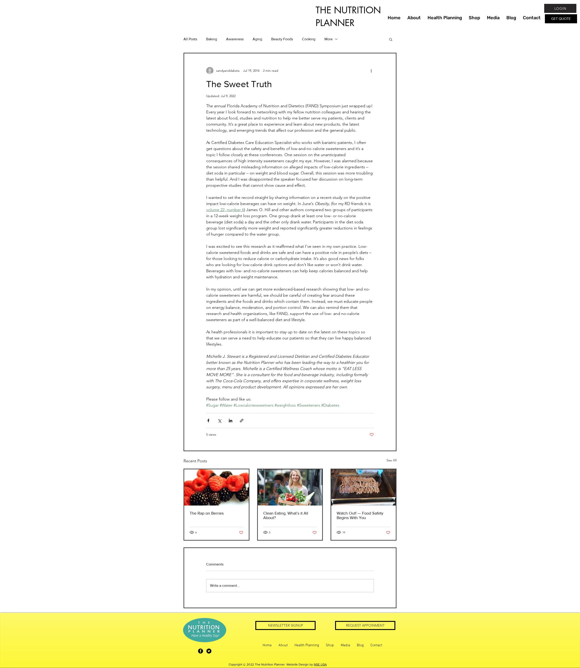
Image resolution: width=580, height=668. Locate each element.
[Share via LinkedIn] (230, 420)
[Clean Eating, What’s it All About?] (290, 487)
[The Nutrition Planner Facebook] (200, 651)
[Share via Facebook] (208, 420)
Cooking (308, 39)
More (328, 39)
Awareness (235, 39)
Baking (211, 39)
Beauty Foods (282, 39)
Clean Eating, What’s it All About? (285, 515)
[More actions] (371, 70)
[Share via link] (241, 420)
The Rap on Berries (207, 513)
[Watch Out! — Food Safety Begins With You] (363, 487)
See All (391, 460)
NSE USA (320, 664)
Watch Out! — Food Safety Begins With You (360, 515)
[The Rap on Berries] (216, 487)
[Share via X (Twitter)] (219, 420)
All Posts (190, 39)
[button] (391, 39)
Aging (257, 39)
